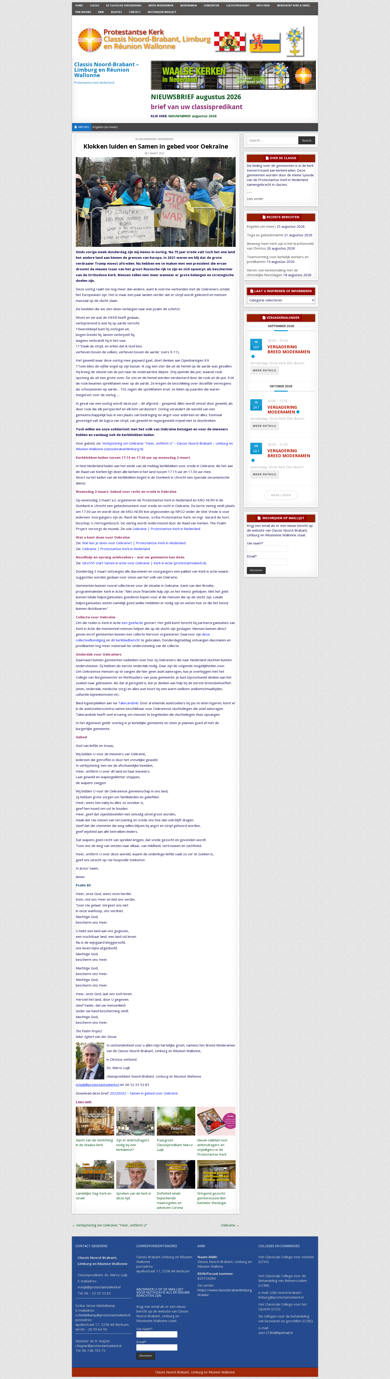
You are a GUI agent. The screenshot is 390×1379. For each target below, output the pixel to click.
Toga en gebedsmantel (265, 235)
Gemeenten (211, 5)
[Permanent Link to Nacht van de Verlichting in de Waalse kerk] (95, 1121)
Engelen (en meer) (105, 127)
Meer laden (281, 495)
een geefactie (132, 622)
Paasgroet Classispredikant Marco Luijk (175, 1145)
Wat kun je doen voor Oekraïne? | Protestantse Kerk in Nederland (134, 543)
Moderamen (188, 5)
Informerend (148, 139)
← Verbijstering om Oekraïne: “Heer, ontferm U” (109, 1225)
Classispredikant (237, 5)
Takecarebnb (128, 703)
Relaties (116, 12)
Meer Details (264, 370)
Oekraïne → (230, 1225)
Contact (135, 12)
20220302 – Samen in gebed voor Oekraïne (144, 1093)
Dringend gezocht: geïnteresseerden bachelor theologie (211, 1198)
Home (79, 5)
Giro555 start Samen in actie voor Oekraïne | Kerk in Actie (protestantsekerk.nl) (144, 563)
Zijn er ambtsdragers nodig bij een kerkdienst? (132, 1145)
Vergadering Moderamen (282, 409)
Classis (94, 5)
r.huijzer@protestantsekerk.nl (98, 1345)
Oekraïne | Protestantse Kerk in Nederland (166, 528)
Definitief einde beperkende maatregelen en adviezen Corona (170, 1200)
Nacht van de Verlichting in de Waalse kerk (94, 1142)
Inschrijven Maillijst (162, 12)
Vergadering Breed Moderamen (288, 349)
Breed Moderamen (161, 5)
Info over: (263, 5)
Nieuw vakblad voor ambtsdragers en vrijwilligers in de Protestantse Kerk (212, 1147)
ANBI (101, 12)
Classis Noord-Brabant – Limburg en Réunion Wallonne (106, 69)
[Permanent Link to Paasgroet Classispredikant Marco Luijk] (176, 1121)
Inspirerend (166, 139)
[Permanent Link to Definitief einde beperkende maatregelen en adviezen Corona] (176, 1174)
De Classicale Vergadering (124, 5)
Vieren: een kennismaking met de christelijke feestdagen (272, 272)
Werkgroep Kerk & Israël (293, 5)
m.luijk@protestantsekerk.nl (97, 1084)
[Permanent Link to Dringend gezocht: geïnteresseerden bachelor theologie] (216, 1174)
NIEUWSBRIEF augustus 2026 (196, 96)
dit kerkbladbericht (125, 640)
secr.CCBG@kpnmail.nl (275, 1332)
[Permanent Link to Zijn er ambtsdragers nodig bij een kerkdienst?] (135, 1121)
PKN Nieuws (83, 12)
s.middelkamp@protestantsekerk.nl (102, 1315)
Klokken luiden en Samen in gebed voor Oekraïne (156, 146)
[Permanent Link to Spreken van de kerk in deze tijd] (135, 1174)
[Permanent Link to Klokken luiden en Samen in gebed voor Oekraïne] (156, 202)
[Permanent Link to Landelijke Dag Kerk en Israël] (95, 1174)
